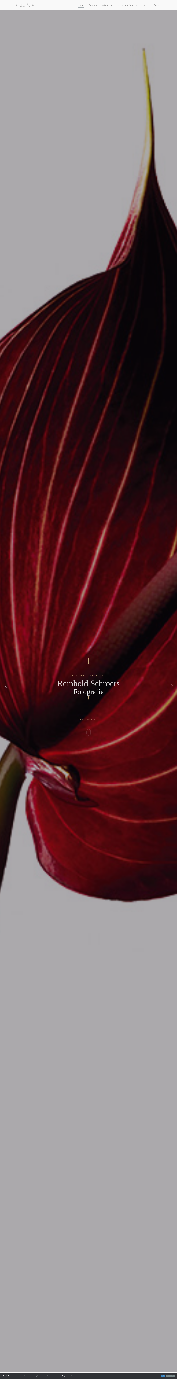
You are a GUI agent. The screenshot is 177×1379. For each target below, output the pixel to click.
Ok (163, 1376)
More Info (170, 1376)
